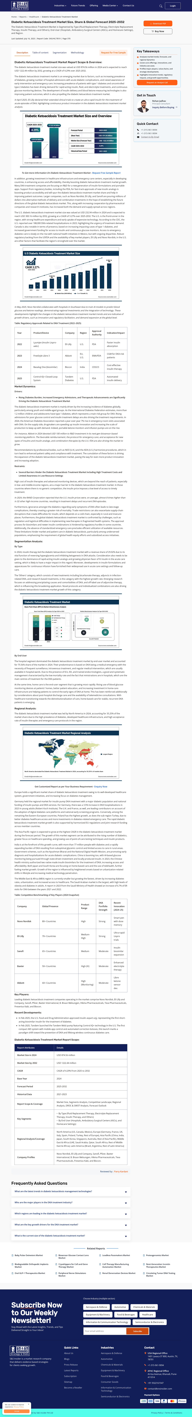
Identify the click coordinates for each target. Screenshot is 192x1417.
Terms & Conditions (173, 1413)
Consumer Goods (109, 1381)
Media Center (110, 5)
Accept (16, 1411)
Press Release (71, 1364)
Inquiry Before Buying (163, 107)
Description (22, 52)
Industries (59, 5)
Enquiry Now (100, 786)
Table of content (40, 52)
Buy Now (159, 31)
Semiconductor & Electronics (149, 1322)
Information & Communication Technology (107, 1322)
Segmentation (60, 52)
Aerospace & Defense (96, 1307)
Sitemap (68, 1381)
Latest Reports (71, 1370)
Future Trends (78, 5)
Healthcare (34, 17)
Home (14, 17)
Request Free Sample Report (106, 172)
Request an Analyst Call (157, 82)
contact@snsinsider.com (160, 1388)
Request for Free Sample (113, 52)
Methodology (77, 52)
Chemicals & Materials (144, 1307)
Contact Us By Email (150, 137)
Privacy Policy (157, 1413)
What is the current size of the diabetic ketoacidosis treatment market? (50, 1235)
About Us (68, 1353)
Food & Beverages (126, 1314)
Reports (23, 17)
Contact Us (128, 5)
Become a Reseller (73, 1387)
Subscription (70, 1376)
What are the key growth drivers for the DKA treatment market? (46, 1224)
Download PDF (159, 23)
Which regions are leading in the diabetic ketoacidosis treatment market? (51, 1213)
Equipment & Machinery (98, 1314)
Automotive (120, 1307)
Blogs (66, 1359)
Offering (94, 5)
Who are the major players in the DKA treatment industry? (43, 1202)
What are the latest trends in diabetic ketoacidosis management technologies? (53, 1191)
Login (173, 5)
